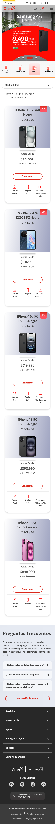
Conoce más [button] (27, 176)
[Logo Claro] (9, 7)
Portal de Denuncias (35, 814)
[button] (41, 8)
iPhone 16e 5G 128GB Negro (27, 319)
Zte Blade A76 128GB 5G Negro (27, 216)
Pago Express (35, 3)
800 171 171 (24, 797)
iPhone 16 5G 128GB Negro (27, 422)
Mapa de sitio (16, 814)
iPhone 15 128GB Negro (27, 112)
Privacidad (17, 819)
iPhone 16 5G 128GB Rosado (27, 525)
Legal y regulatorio (34, 819)
